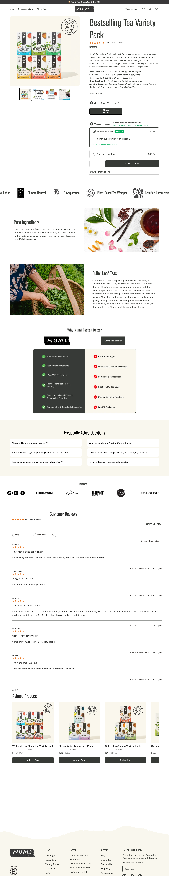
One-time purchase (126, 154)
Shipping (105, 868)
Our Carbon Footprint (80, 863)
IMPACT (73, 850)
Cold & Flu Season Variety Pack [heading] (123, 746)
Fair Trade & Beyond (80, 867)
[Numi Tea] (84, 9)
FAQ (103, 855)
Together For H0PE (80, 872)
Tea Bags (50, 855)
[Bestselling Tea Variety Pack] (25, 94)
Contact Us (106, 864)
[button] (143, 8)
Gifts (47, 872)
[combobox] (23, 535)
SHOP (47, 850)
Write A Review (153, 524)
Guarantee (106, 859)
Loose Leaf (51, 859)
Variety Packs (52, 864)
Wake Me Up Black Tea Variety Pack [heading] (33, 746)
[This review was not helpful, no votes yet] (159, 568)
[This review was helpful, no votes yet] (154, 568)
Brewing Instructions (99, 171)
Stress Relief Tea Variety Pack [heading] (76, 746)
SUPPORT (104, 850)
